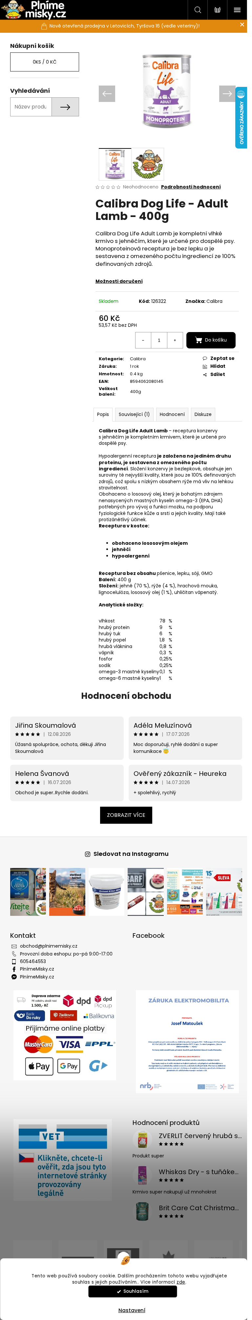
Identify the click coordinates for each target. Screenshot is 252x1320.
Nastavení (131, 1310)
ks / (42, 62)
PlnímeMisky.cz (34, 969)
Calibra (212, 301)
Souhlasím (135, 1291)
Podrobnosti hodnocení (188, 187)
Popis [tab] (100, 414)
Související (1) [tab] (131, 414)
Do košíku (213, 340)
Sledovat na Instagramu (128, 854)
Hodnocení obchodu (123, 696)
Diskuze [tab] (200, 414)
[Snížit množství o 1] (141, 340)
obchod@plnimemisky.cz (46, 946)
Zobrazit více (123, 815)
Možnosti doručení (116, 281)
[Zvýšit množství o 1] (172, 340)
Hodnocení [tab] (169, 414)
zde (181, 1282)
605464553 (30, 961)
